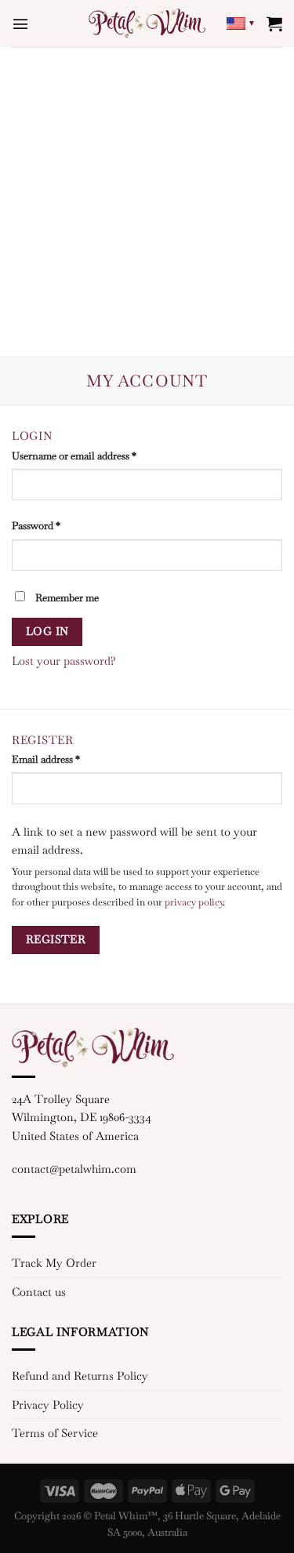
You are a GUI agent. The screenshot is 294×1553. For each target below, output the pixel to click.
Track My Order (54, 1262)
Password (36, 525)
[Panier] (274, 23)
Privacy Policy (48, 1404)
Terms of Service (55, 1432)
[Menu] (20, 23)
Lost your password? (64, 660)
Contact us (39, 1291)
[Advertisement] (147, 202)
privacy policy (194, 902)
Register (55, 939)
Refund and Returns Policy (80, 1375)
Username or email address (74, 456)
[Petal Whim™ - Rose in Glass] (147, 23)
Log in (47, 631)
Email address (46, 759)
